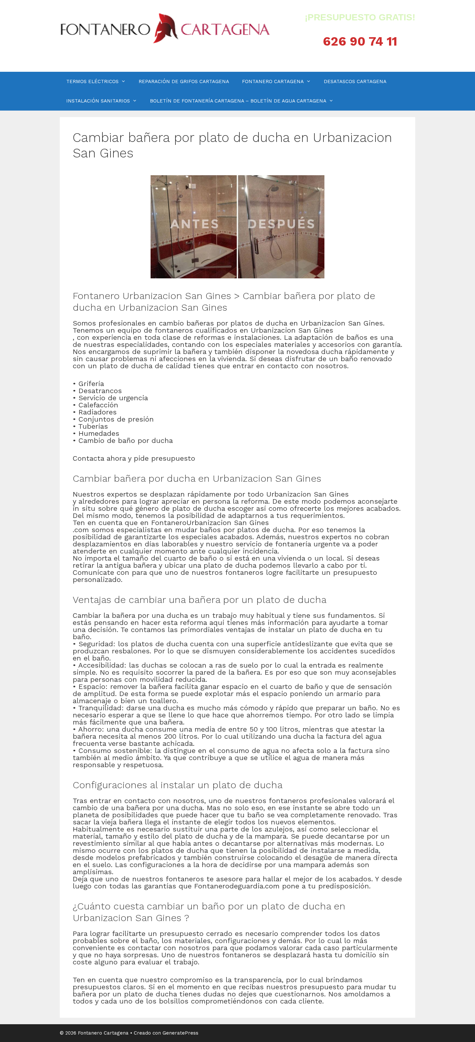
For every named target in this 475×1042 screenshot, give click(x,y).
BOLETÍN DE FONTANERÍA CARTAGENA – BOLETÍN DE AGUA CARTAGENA (238, 101)
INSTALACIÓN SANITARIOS (98, 101)
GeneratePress (180, 1033)
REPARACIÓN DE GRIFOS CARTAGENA (184, 81)
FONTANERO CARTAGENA (273, 81)
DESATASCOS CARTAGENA (355, 81)
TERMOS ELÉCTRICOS (92, 81)
